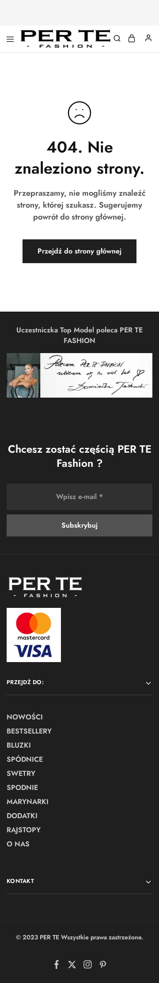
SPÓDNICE (25, 759)
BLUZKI (19, 745)
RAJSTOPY (24, 830)
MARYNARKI (28, 802)
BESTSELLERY (29, 731)
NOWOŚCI (25, 717)
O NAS (18, 844)
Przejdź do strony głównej (79, 251)
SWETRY (21, 773)
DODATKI (22, 816)
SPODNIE (22, 787)
